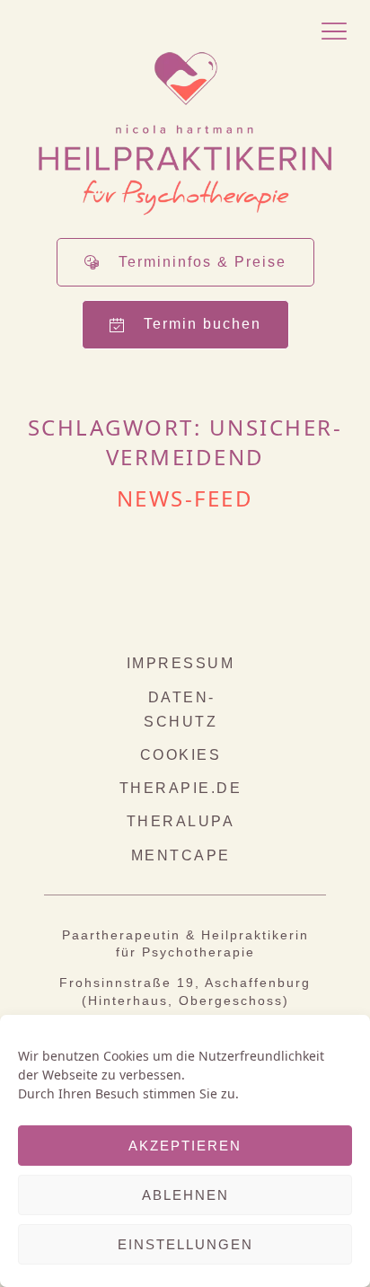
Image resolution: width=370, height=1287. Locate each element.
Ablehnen (185, 1195)
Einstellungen (185, 1244)
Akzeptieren (185, 1145)
